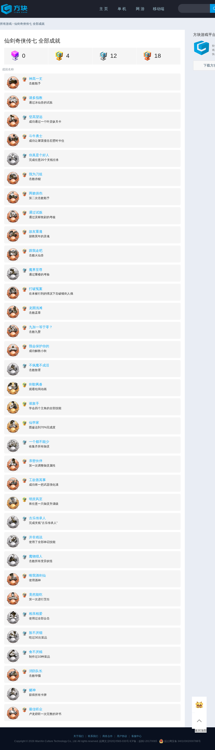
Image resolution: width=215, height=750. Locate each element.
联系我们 (93, 736)
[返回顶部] (199, 721)
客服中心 (136, 736)
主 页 (103, 9)
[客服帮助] (199, 705)
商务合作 (107, 736)
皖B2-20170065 (148, 741)
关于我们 (78, 736)
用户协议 (122, 736)
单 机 (122, 9)
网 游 (140, 9)
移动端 (158, 9)
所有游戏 (6, 23)
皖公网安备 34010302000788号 (182, 741)
